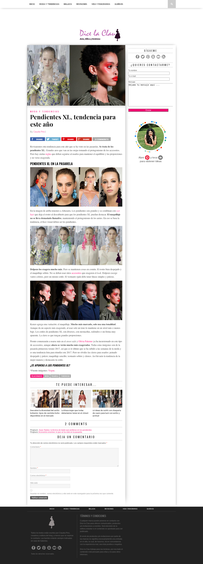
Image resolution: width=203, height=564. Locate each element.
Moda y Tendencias (49, 4)
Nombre (34, 468)
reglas (48, 153)
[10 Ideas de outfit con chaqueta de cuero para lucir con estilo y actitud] (107, 407)
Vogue (51, 370)
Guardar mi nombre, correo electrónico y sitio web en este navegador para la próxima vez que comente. (72, 494)
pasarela (54, 376)
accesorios (76, 272)
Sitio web (34, 483)
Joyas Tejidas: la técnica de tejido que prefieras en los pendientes (65, 430)
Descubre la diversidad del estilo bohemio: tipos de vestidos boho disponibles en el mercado (45, 413)
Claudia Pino (39, 132)
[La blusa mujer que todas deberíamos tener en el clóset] (76, 407)
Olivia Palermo (85, 341)
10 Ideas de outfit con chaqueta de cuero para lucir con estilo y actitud (107, 413)
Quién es (119, 4)
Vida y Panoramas (101, 4)
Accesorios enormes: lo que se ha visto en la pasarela (60, 432)
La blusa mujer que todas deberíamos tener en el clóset (74, 411)
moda (47, 376)
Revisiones (81, 4)
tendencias (65, 376)
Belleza (68, 4)
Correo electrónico (38, 475)
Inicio (32, 4)
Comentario (35, 447)
